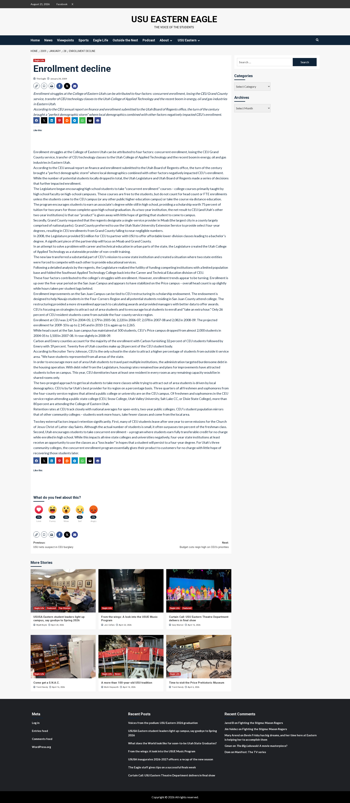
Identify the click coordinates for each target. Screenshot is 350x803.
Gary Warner (178, 625)
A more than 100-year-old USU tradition (126, 682)
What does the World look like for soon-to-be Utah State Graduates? (172, 743)
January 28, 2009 (58, 78)
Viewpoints (65, 40)
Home (35, 40)
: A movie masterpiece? (261, 745)
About (164, 40)
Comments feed (42, 738)
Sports (83, 40)
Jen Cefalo (109, 625)
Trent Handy (42, 687)
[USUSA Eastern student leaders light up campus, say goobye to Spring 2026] (63, 591)
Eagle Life (100, 40)
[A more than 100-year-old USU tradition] (131, 656)
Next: (204, 545)
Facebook (62, 4)
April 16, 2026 (194, 625)
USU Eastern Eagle (174, 19)
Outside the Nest (125, 40)
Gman (228, 745)
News (48, 40)
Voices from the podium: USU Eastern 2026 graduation (163, 722)
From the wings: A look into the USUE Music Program (161, 751)
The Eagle (41, 78)
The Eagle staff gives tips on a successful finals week (162, 767)
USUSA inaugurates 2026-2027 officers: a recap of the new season (170, 759)
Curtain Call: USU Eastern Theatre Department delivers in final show (171, 775)
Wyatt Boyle (41, 625)
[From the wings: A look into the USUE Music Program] (131, 591)
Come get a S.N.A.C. (46, 682)
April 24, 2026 (57, 625)
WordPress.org (41, 746)
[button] (36, 86)
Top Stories (64, 608)
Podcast (149, 40)
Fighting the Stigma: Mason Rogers (260, 722)
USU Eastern (187, 40)
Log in (36, 722)
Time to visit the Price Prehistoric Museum (196, 682)
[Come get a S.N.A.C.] (63, 656)
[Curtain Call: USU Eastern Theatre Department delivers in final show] (198, 591)
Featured (51, 608)
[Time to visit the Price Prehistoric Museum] (198, 656)
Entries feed (40, 730)
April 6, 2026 (193, 687)
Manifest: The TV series (250, 752)
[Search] (317, 40)
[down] (171, 40)
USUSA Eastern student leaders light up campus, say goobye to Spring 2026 (59, 618)
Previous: (53, 545)
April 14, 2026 (129, 687)
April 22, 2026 (125, 625)
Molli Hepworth (111, 687)
